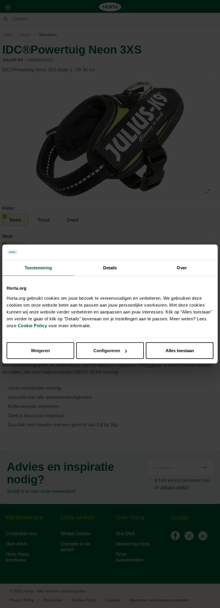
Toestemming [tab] (38, 267)
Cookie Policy (32, 325)
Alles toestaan (180, 350)
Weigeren (40, 350)
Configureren (106, 350)
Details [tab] (110, 267)
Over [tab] (181, 267)
